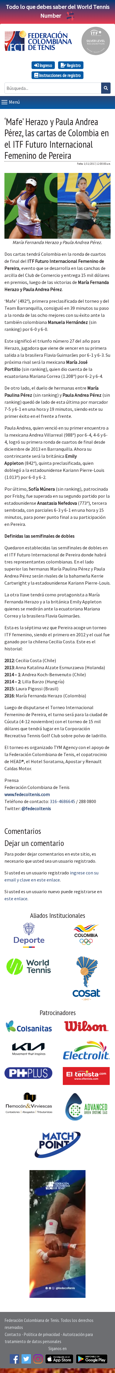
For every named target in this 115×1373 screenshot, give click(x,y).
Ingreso (45, 65)
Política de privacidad (42, 1334)
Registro (73, 65)
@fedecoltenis (36, 808)
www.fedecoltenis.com (27, 794)
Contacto (13, 1334)
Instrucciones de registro (59, 75)
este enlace (15, 898)
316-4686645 (62, 801)
